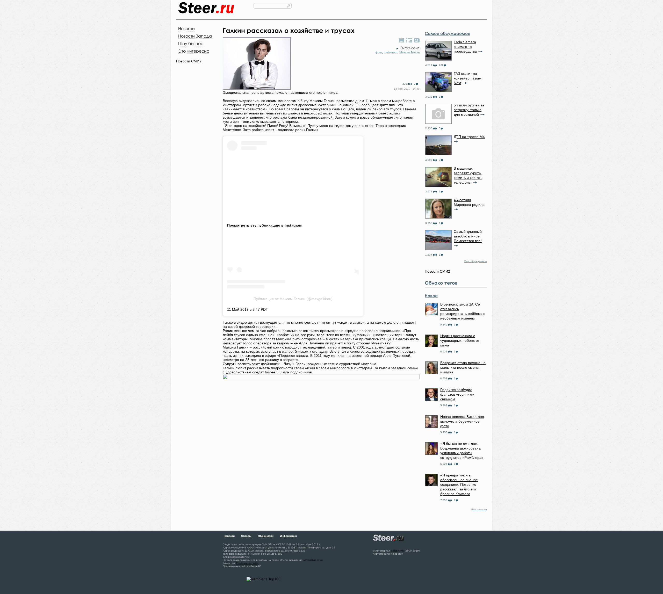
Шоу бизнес (190, 43)
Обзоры (246, 535)
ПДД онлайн (265, 535)
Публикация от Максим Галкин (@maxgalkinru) (293, 299)
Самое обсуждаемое (447, 33)
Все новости (479, 509)
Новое (431, 295)
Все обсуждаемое (475, 261)
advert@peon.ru (313, 560)
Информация (288, 535)
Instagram (390, 52)
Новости (186, 28)
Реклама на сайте (247, 563)
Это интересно (193, 51)
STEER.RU (397, 550)
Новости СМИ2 (188, 61)
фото (379, 52)
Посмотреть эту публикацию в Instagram (264, 225)
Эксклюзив (410, 48)
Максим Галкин (409, 52)
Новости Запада (195, 36)
